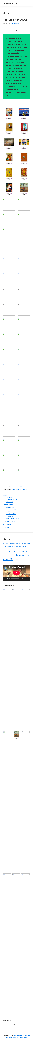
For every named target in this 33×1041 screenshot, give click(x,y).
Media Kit (23, 551)
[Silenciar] (25, 579)
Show (20, 555)
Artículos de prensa (10, 543)
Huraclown (7, 551)
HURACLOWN (10, 516)
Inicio (12, 551)
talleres (27, 555)
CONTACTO (6, 528)
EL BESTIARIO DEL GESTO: (14, 518)
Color (17, 487)
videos (8, 559)
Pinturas (24, 489)
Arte (13, 487)
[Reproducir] (5, 579)
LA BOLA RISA (10, 507)
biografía (5, 546)
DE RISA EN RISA (11, 514)
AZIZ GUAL (9, 497)
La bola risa (17, 551)
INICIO (5, 495)
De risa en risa (23, 546)
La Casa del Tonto (10, 3)
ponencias (7, 555)
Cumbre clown (16, 546)
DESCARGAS (9, 502)
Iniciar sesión (23, 1037)
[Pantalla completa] (28, 579)
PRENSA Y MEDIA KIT (9, 524)
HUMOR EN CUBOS (11, 509)
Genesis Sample (18, 1035)
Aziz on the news (26, 543)
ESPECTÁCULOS (8, 505)
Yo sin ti (15, 559)
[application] (16, 573)
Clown (10, 546)
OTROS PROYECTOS (12, 499)
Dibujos (22, 487)
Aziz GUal (18, 543)
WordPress (16, 1037)
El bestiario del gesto (18, 549)
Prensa (12, 555)
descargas (5, 549)
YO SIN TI (8, 511)
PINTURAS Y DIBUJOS (15, 19)
